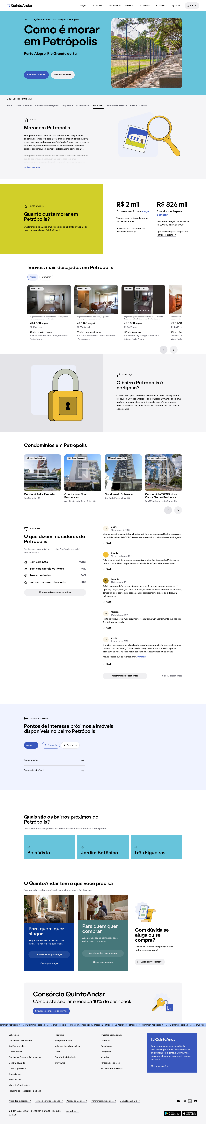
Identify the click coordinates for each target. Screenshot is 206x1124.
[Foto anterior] (32, 299)
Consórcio (145, 6)
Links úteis (160, 6)
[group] (49, 314)
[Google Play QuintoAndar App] (172, 1113)
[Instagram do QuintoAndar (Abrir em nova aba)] (184, 1101)
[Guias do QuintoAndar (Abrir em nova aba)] (190, 1101)
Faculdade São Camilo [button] (34, 770)
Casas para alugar (49, 963)
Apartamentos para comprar (103, 953)
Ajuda (174, 6)
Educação (52, 745)
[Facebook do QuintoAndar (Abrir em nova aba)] (178, 1101)
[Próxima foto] (66, 299)
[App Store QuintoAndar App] (189, 1113)
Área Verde (72, 745)
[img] (42, 472)
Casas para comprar (103, 962)
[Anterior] (163, 350)
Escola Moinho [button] (31, 760)
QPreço (129, 6)
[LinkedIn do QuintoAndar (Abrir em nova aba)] (195, 1101)
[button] (49, 314)
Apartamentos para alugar (49, 955)
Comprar (97, 6)
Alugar (83, 6)
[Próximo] (174, 350)
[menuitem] (84, 5)
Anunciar (113, 6)
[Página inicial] (20, 5)
